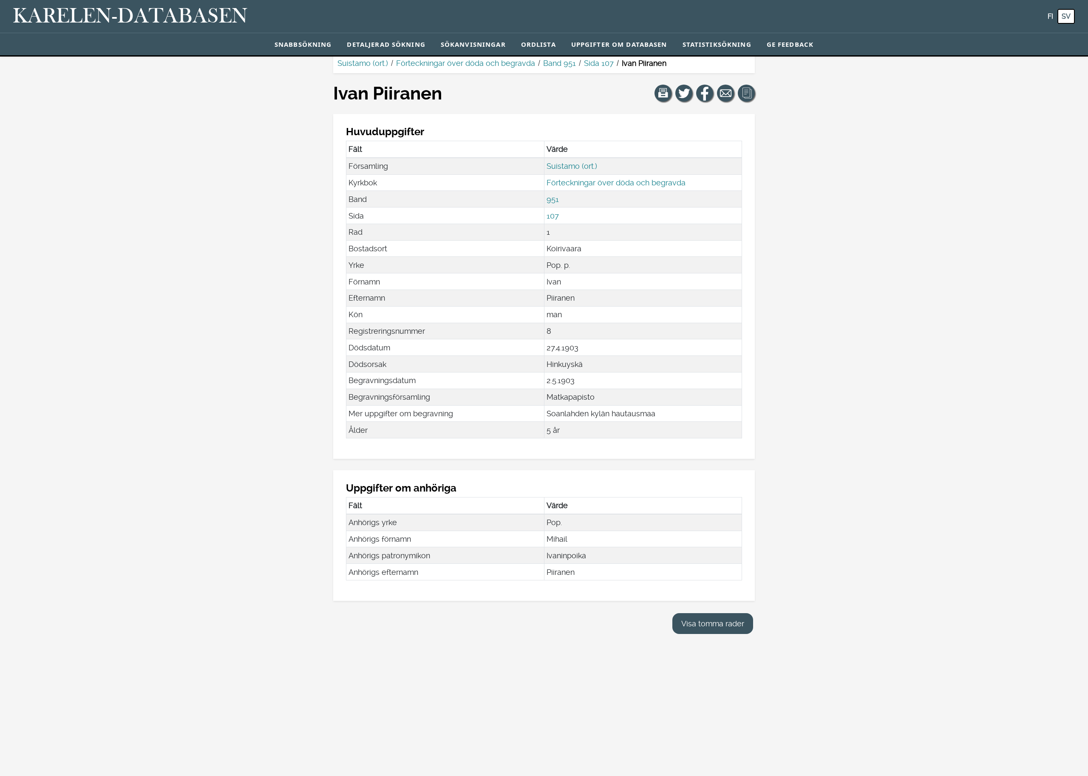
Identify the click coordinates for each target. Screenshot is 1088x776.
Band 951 (559, 63)
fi (1050, 16)
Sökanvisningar (473, 44)
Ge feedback (790, 44)
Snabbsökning (303, 44)
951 (553, 199)
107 (553, 215)
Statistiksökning (717, 44)
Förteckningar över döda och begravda (465, 63)
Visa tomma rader (712, 623)
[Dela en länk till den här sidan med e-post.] (725, 93)
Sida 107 (599, 63)
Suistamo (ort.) (362, 63)
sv (1066, 16)
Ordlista (538, 44)
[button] (663, 93)
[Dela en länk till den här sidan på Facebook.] (704, 93)
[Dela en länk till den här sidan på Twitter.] (683, 93)
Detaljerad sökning (386, 44)
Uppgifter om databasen (619, 44)
